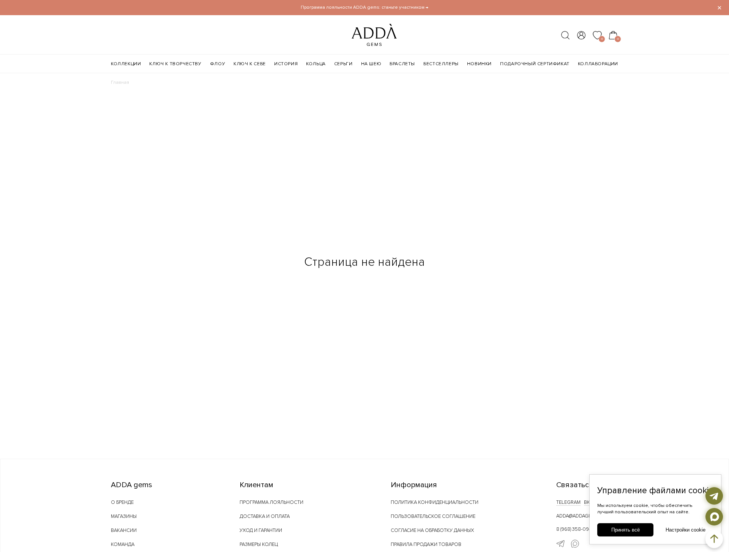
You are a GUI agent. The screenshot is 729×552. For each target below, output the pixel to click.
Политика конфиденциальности (434, 502)
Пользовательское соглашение (433, 516)
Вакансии (124, 530)
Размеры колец (259, 544)
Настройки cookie (685, 530)
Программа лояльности (271, 502)
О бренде (122, 502)
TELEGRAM (568, 502)
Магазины (124, 516)
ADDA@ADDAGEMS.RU (581, 516)
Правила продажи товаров (426, 544)
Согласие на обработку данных (432, 530)
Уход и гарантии (261, 530)
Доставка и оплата (265, 516)
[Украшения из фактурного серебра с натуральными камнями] (359, 43)
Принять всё (625, 530)
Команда (122, 544)
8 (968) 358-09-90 (576, 529)
